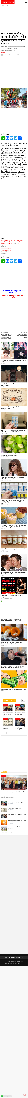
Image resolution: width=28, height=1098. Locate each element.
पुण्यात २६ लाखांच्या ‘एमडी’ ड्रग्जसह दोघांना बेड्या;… (17, 814)
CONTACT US (12, 957)
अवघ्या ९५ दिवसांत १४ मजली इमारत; (14, 808)
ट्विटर (8, 295)
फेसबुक (4, 295)
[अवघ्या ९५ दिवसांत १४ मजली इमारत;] (8, 722)
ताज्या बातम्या (3, 52)
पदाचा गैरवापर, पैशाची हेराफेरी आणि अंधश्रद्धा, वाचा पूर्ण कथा (6, 249)
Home (6, 957)
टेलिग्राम (14, 297)
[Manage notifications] (24, 1095)
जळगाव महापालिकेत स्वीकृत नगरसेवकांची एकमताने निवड (13, 792)
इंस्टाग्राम (17, 295)
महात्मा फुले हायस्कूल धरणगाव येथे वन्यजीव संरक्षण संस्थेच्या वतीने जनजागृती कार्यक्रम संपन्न (6, 242)
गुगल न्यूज (22, 295)
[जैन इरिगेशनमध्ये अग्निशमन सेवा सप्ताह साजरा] (20, 707)
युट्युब (12, 295)
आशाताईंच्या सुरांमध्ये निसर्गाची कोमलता (15, 826)
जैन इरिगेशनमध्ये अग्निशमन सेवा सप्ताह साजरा (16, 802)
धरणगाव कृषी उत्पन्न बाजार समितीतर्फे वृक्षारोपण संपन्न (18, 241)
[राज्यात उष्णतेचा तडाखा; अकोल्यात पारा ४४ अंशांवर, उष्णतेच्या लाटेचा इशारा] (4, 822)
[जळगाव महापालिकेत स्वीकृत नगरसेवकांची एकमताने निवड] (8, 707)
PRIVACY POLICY (19, 957)
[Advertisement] (14, 19)
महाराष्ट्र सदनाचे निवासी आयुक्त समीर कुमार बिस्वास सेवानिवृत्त (22, 336)
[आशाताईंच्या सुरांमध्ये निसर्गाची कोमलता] (4, 828)
